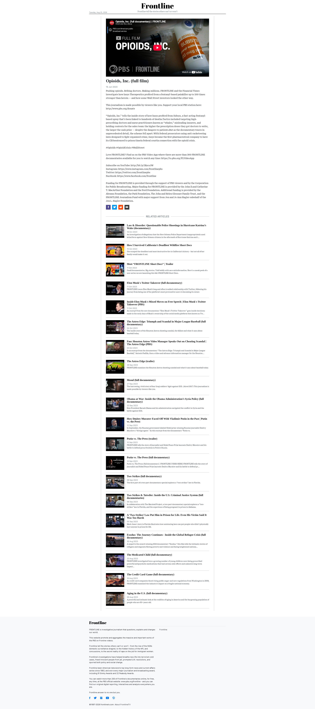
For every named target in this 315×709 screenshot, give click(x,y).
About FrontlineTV (123, 704)
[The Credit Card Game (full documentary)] (115, 580)
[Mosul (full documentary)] (115, 385)
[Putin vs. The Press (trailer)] (115, 444)
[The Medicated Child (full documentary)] (115, 560)
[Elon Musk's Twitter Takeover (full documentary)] (115, 288)
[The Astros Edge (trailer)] (115, 366)
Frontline (157, 5)
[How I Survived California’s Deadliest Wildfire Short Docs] (115, 250)
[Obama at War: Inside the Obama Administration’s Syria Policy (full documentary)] (115, 404)
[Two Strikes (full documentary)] (115, 481)
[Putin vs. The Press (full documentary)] (115, 463)
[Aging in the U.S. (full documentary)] (115, 598)
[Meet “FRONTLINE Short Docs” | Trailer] (115, 269)
